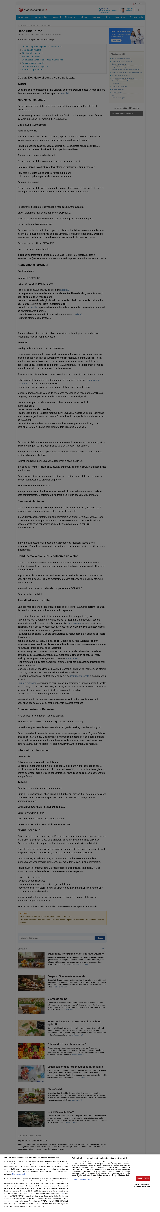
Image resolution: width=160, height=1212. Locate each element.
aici (63, 1193)
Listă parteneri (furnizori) (82, 1179)
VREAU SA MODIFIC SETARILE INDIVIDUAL (142, 1185)
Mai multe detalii (18, 1174)
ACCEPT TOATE (143, 1178)
